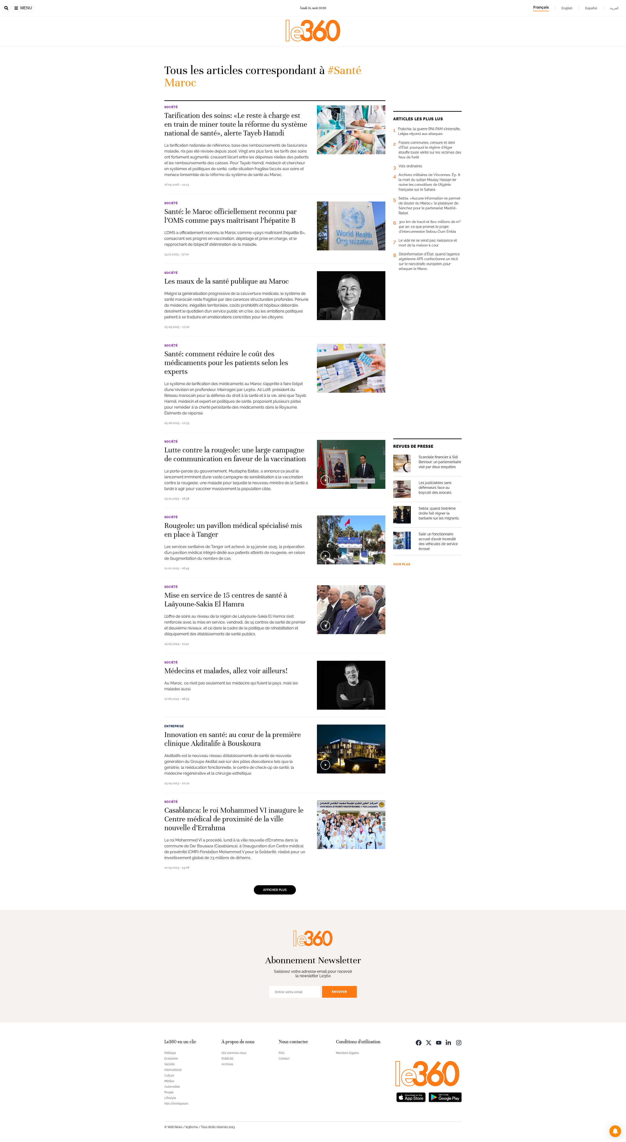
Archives (227, 1064)
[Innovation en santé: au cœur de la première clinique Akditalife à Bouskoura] (351, 749)
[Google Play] (445, 1097)
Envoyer (339, 992)
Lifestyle (170, 1098)
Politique (170, 1053)
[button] (615, 1131)
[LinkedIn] (449, 1042)
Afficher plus (275, 890)
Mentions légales (347, 1053)
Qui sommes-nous (234, 1053)
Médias (169, 1081)
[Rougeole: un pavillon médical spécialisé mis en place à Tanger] (351, 539)
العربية (614, 8)
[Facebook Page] (419, 1042)
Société (171, 107)
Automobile (172, 1086)
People (169, 1092)
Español (591, 8)
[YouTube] (439, 1042)
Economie (171, 1058)
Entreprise (174, 726)
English (566, 8)
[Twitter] (429, 1042)
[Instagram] (459, 1042)
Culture (169, 1075)
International (172, 1070)
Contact (284, 1058)
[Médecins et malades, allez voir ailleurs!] (351, 685)
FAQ (281, 1053)
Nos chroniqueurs (176, 1103)
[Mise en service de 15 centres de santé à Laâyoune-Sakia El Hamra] (351, 609)
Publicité (227, 1058)
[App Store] (411, 1097)
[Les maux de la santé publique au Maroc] (351, 295)
